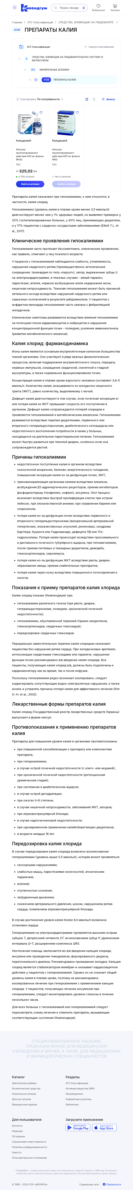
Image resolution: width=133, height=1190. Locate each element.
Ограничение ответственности (29, 1141)
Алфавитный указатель (78, 1099)
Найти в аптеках (30, 184)
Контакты (17, 1125)
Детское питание (21, 1099)
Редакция (17, 1131)
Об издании (18, 1136)
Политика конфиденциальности (29, 1147)
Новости (16, 1152)
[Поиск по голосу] (83, 8)
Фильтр (110, 99)
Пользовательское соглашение (29, 1157)
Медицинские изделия (24, 1104)
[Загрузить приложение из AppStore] (104, 1127)
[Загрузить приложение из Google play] (78, 1127)
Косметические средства (26, 1088)
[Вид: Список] (94, 99)
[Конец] (117, 22)
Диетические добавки (24, 1083)
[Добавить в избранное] (41, 112)
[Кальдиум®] (30, 122)
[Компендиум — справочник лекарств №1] (34, 8)
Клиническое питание (24, 1093)
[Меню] (14, 8)
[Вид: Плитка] (87, 99)
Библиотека (72, 1104)
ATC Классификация (77, 1083)
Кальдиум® (23, 140)
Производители (74, 1093)
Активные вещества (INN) (80, 1088)
